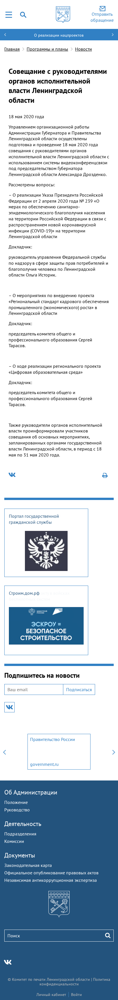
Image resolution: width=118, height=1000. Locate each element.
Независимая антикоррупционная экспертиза (50, 880)
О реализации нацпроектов (59, 35)
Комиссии (14, 841)
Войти (76, 994)
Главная (12, 49)
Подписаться (79, 689)
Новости (83, 49)
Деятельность (22, 824)
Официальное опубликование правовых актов (51, 873)
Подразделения (20, 834)
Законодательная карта (28, 865)
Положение (16, 802)
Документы (19, 855)
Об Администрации (30, 792)
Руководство (17, 810)
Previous (4, 752)
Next (114, 752)
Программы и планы (47, 49)
